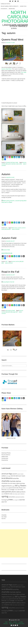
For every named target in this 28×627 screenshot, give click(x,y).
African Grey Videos (19, 623)
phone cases (16, 492)
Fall (11, 162)
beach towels (21, 476)
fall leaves (8, 229)
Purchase (5, 623)
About (10, 622)
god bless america (5, 487)
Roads (16, 162)
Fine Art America (6, 454)
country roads (5, 312)
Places (13, 162)
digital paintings (20, 483)
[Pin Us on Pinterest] (18, 1)
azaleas (4, 476)
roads (17, 164)
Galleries (20, 622)
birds (3, 478)
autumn (24, 162)
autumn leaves (20, 474)
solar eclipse (15, 493)
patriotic (8, 492)
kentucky (4, 489)
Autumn (6, 174)
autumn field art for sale (7, 253)
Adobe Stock (23, 6)
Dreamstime (12, 8)
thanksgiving (5, 500)
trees (10, 499)
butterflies (16, 478)
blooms (9, 478)
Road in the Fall (10, 271)
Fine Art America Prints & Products (9, 6)
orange (12, 489)
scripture (6, 494)
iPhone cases (22, 488)
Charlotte (8, 162)
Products (10, 310)
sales (3, 493)
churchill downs (12, 483)
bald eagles (8, 476)
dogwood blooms (7, 486)
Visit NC (4, 518)
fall (6, 164)
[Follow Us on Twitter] (12, 1)
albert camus (15, 227)
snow (10, 494)
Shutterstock (5, 458)
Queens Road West (12, 39)
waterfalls (22, 500)
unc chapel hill (16, 499)
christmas (4, 483)
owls (3, 492)
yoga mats (15, 312)
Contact (15, 622)
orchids (15, 489)
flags (19, 486)
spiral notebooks (21, 493)
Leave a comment (15, 229)
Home (6, 622)
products (22, 492)
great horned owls (14, 488)
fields (3, 263)
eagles (13, 485)
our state (20, 489)
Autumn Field (9, 238)
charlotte (3, 164)
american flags (7, 474)
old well (8, 489)
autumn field (18, 261)
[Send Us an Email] (10, 1)
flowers (23, 485)
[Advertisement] (14, 543)
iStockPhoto (4, 8)
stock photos (11, 497)
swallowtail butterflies (19, 496)
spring (5, 496)
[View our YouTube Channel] (15, 1)
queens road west (11, 164)
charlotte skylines (15, 481)
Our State (23, 72)
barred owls (14, 476)
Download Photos (5, 3)
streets (20, 164)
